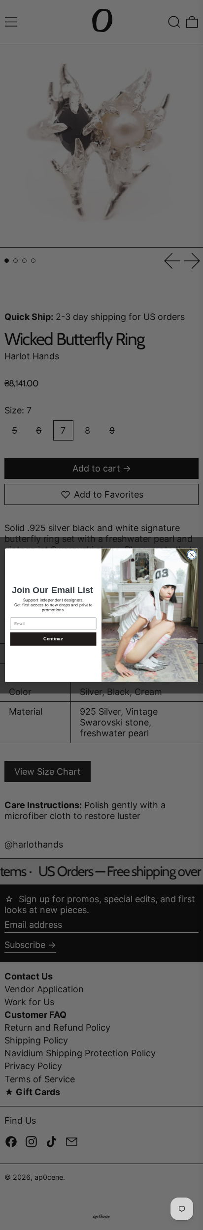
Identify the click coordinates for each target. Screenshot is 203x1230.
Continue (53, 638)
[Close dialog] (191, 554)
